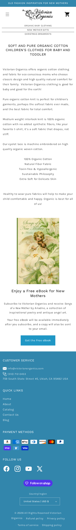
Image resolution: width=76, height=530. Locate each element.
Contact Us (11, 414)
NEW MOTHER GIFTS (38, 30)
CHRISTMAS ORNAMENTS (38, 34)
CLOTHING (46, 25)
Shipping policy (52, 525)
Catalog (8, 409)
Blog (6, 420)
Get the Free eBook (38, 340)
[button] (7, 14)
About (7, 404)
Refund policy (35, 518)
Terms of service (28, 525)
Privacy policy (56, 518)
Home (7, 398)
